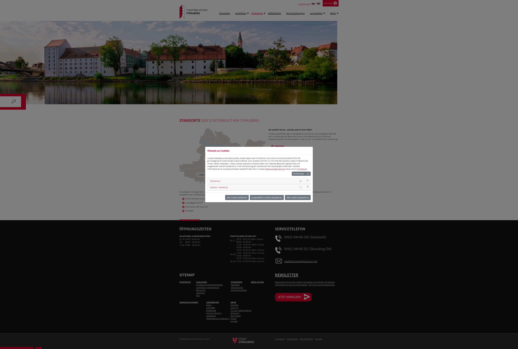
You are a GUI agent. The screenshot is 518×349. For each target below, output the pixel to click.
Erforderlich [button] (215, 181)
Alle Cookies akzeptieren (298, 197)
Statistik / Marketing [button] (219, 187)
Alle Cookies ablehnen (237, 197)
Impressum (302, 169)
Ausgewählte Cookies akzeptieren (267, 197)
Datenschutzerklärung (274, 169)
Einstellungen (298, 173)
